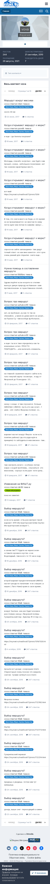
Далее (38, 91)
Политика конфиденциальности (24, 854)
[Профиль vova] (25, 44)
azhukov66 (23, 305)
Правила (6, 872)
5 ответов (27, 293)
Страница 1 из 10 (25, 91)
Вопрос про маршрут (16, 301)
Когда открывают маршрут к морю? (24, 125)
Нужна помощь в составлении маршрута (21, 269)
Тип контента (13, 73)
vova (6, 104)
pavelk (21, 128)
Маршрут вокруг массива (18, 100)
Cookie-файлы (34, 857)
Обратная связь (17, 857)
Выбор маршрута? (14, 508)
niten (20, 104)
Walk (20, 512)
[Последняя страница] (45, 91)
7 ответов (30, 500)
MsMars (21, 274)
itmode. (30, 834)
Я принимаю (40, 873)
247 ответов (32, 530)
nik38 (20, 487)
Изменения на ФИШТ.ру (17, 483)
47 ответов (33, 323)
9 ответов (29, 117)
